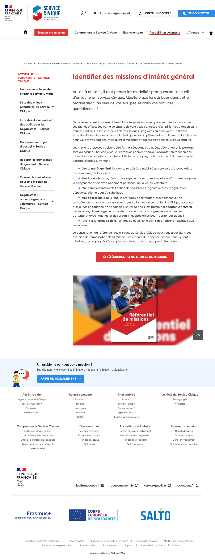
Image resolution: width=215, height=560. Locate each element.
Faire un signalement (58, 378)
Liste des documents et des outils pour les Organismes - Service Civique (36, 126)
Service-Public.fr (126, 403)
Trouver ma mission (51, 32)
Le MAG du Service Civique (180, 394)
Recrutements (110, 545)
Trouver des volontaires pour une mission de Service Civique (36, 181)
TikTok (80, 416)
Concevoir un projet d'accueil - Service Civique (33, 146)
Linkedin (80, 403)
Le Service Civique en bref (37, 430)
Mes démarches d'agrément (135, 435)
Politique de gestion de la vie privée (109, 540)
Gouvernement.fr (127, 408)
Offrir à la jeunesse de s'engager (38, 439)
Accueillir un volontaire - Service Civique (34, 77)
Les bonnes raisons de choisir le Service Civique (37, 91)
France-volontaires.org (126, 416)
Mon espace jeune (89, 439)
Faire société (38, 448)
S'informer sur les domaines (184, 444)
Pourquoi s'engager (89, 430)
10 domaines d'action (89, 435)
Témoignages (180, 399)
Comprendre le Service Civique (96, 32)
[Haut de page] (198, 335)
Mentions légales (75, 540)
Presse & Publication (31, 403)
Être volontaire (133, 32)
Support (128, 545)
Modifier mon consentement (178, 540)
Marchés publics (87, 545)
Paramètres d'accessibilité (210, 32)
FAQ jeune (89, 444)
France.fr (126, 399)
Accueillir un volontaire (164, 32)
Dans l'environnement (184, 439)
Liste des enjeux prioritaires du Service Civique (35, 107)
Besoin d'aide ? (31, 412)
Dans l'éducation (184, 430)
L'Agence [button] (193, 32)
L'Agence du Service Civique (31, 399)
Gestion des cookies (146, 540)
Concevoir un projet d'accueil (135, 430)
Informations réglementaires (57, 545)
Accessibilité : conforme (152, 545)
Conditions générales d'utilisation (42, 540)
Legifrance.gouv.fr (126, 412)
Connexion (31, 408)
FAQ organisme (135, 444)
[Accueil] (26, 33)
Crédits (176, 545)
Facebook (80, 399)
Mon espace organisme (135, 439)
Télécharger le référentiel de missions (137, 257)
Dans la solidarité (184, 435)
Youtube (80, 412)
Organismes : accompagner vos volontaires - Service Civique (34, 201)
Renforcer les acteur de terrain (38, 444)
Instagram (80, 408)
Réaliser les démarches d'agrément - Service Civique (36, 164)
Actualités (180, 403)
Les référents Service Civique (38, 435)
